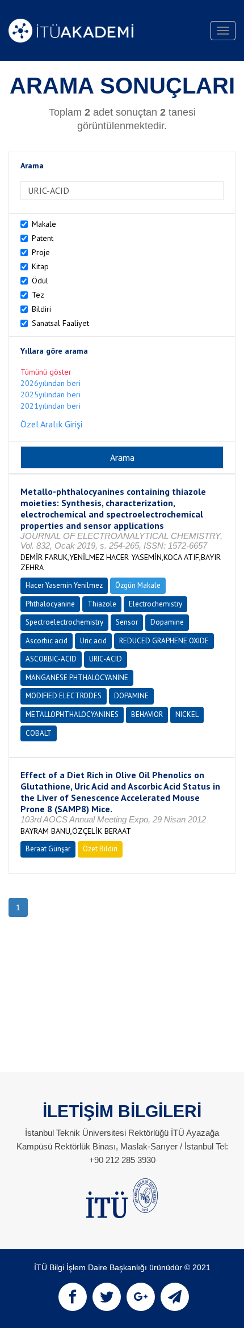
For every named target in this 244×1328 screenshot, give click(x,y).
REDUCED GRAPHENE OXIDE (164, 641)
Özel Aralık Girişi (51, 424)
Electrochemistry (155, 604)
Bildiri (41, 309)
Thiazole (101, 604)
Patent (42, 238)
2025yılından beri (50, 394)
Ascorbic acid (47, 641)
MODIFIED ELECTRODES (64, 696)
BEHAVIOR (147, 714)
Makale (44, 224)
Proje (41, 252)
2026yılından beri (50, 383)
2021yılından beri (50, 406)
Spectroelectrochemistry (64, 622)
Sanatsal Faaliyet (60, 323)
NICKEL (187, 714)
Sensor (127, 622)
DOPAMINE (131, 696)
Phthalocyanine (50, 604)
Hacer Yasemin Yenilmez (64, 585)
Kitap (40, 266)
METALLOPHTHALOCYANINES (72, 714)
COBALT (39, 733)
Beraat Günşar (48, 849)
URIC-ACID (105, 659)
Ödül (40, 280)
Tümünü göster (45, 372)
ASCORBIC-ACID (51, 659)
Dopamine (167, 622)
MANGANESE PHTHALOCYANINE (77, 677)
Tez (38, 295)
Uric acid (93, 641)
